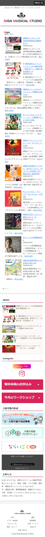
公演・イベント (33, 524)
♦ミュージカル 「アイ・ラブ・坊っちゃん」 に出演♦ (33, 194)
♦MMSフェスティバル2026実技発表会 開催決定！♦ (32, 40)
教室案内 (33, 520)
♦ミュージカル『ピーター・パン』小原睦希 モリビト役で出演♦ (33, 117)
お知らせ (33, 527)
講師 (32, 517)
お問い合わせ (22, 530)
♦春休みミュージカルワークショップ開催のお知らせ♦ (32, 91)
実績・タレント (12, 527)
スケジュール (12, 524)
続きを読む (30, 85)
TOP (12, 517)
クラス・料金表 (12, 520)
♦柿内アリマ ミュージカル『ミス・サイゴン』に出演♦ (32, 143)
